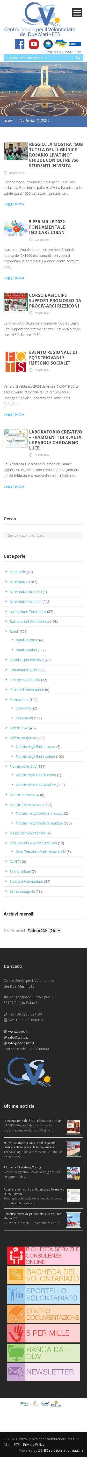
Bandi (14, 631)
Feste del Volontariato (27, 689)
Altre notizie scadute (26, 601)
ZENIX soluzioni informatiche (60, 1450)
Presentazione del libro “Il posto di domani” (33, 1121)
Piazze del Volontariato (28, 833)
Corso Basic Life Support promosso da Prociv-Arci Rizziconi (55, 300)
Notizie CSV (19, 728)
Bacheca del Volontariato (29, 621)
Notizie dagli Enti (23, 738)
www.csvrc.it (18, 1031)
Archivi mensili (15, 930)
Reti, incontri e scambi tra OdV (33, 843)
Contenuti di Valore (24, 669)
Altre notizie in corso (26, 591)
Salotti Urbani (20, 871)
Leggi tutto (14, 204)
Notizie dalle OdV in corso (36, 775)
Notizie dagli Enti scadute (35, 756)
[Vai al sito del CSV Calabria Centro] (35, 1403)
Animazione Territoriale (28, 611)
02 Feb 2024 (16, 173)
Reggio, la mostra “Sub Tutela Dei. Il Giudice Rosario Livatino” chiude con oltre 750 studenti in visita (56, 155)
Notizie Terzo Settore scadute (39, 823)
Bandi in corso (27, 640)
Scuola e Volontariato (26, 881)
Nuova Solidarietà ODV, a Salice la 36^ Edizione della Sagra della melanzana (30, 1145)
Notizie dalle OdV (23, 766)
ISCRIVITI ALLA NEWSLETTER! (61, 52)
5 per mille (18, 571)
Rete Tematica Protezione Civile (41, 851)
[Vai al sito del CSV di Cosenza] (46, 1403)
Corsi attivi (24, 708)
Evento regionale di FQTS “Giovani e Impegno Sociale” (53, 358)
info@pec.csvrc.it (21, 1043)
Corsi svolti (24, 718)
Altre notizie (19, 581)
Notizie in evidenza (24, 794)
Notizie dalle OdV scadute (36, 785)
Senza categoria (22, 891)
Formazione (19, 699)
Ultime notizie (19, 1106)
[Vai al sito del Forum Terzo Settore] (56, 1403)
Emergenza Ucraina (25, 679)
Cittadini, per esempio (27, 660)
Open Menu (77, 12)
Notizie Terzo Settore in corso (39, 813)
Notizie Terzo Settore (27, 804)
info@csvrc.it (18, 1037)
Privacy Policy (33, 1444)
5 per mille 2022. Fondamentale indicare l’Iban (47, 227)
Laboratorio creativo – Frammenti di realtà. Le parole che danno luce (56, 440)
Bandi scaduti (26, 650)
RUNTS (15, 861)
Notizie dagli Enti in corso (35, 746)
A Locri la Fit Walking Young (22, 1167)
